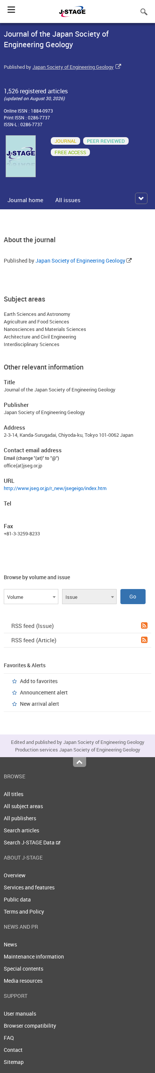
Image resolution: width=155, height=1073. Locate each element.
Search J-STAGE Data (30, 842)
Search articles (21, 830)
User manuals (20, 1013)
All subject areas (23, 806)
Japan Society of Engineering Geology (73, 66)
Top (79, 762)
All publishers (20, 818)
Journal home (25, 200)
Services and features (29, 887)
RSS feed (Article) (33, 640)
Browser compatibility (30, 1025)
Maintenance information (34, 956)
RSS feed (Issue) (32, 625)
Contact (13, 1049)
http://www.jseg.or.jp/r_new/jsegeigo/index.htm (55, 488)
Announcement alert (44, 692)
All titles (13, 794)
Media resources (23, 980)
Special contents (23, 968)
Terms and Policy (24, 911)
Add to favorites (39, 681)
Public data (17, 899)
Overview (15, 875)
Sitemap (14, 1061)
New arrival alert (39, 703)
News (10, 944)
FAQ (9, 1037)
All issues (68, 200)
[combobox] (31, 596)
